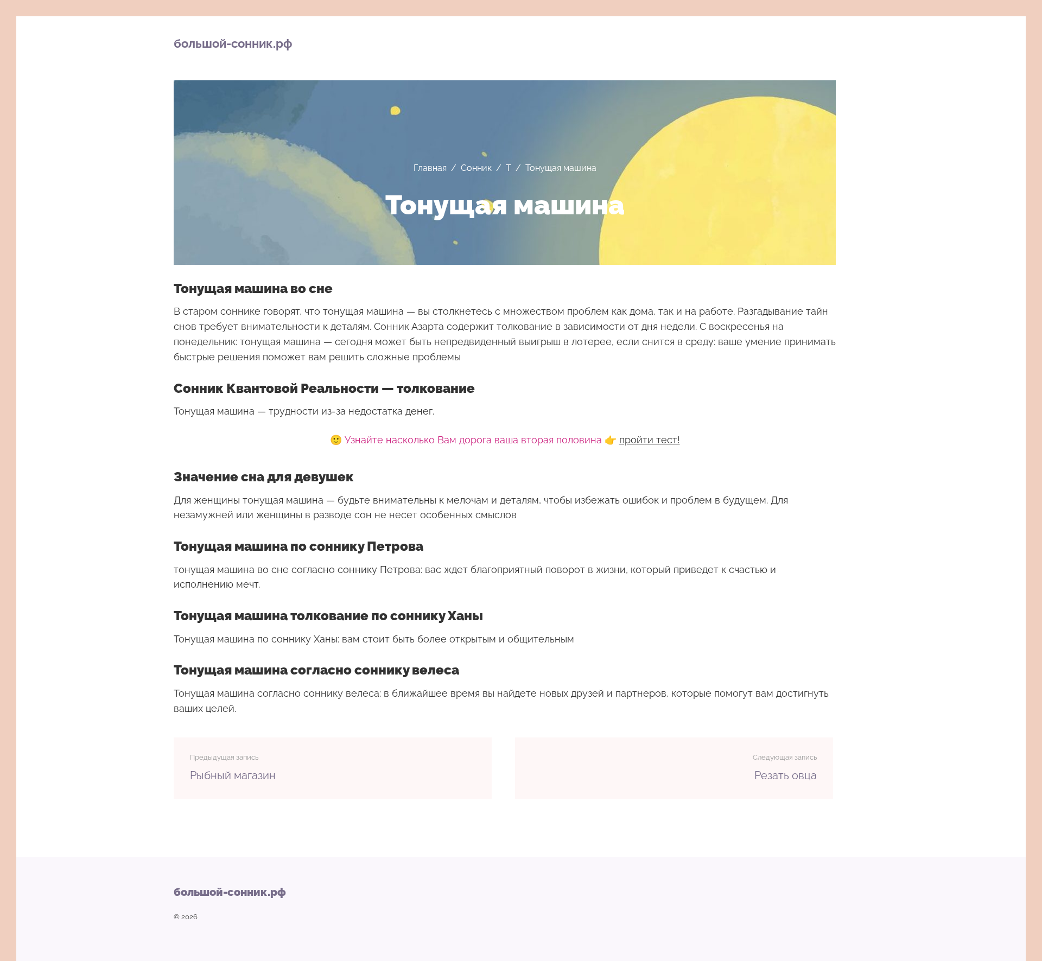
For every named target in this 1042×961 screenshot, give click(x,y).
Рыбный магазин (233, 775)
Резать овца (785, 775)
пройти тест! (649, 440)
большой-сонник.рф (233, 43)
